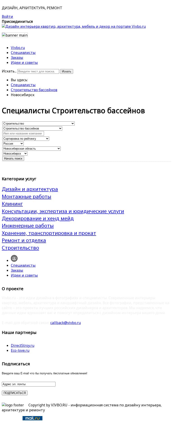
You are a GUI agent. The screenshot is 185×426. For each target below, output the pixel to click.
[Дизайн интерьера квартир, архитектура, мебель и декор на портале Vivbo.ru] (74, 26)
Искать (66, 71)
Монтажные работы (26, 196)
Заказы (17, 57)
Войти (7, 16)
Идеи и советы (24, 62)
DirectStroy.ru (22, 345)
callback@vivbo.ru (65, 322)
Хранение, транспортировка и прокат (49, 232)
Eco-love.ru (20, 350)
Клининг (12, 203)
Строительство (20, 247)
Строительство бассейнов (34, 89)
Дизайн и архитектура (30, 188)
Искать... (9, 71)
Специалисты (23, 52)
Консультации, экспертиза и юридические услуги (63, 211)
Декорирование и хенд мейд (38, 218)
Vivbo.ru (18, 47)
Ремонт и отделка (24, 240)
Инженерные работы (28, 225)
